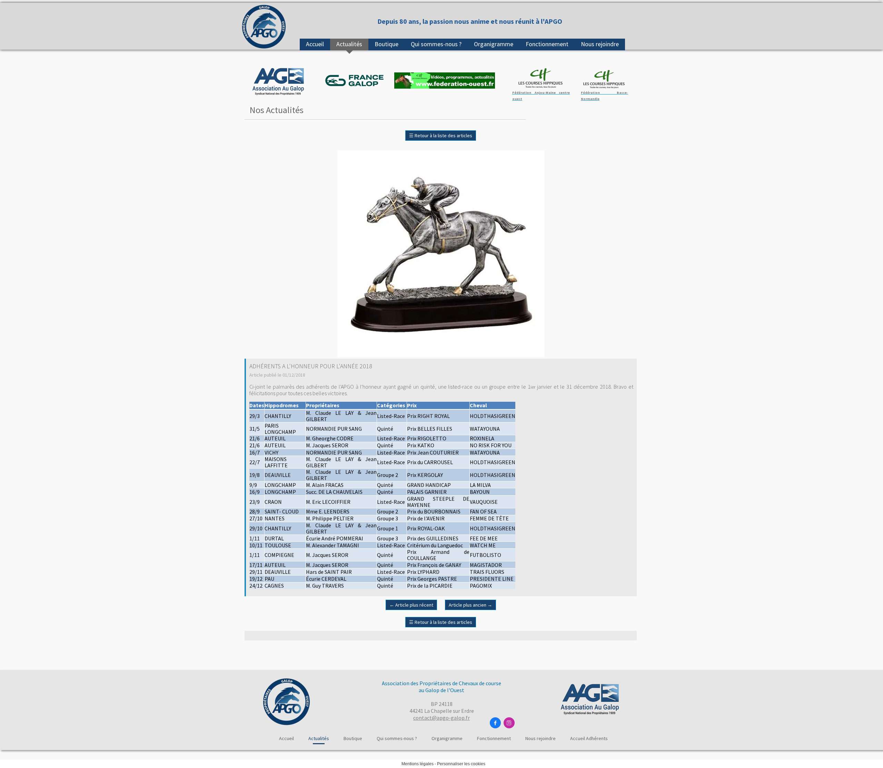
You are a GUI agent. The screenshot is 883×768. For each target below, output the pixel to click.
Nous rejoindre (600, 44)
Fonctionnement (547, 44)
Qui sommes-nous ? (436, 44)
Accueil (315, 44)
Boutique (386, 44)
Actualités (349, 44)
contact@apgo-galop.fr (441, 717)
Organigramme (493, 44)
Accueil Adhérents (589, 738)
